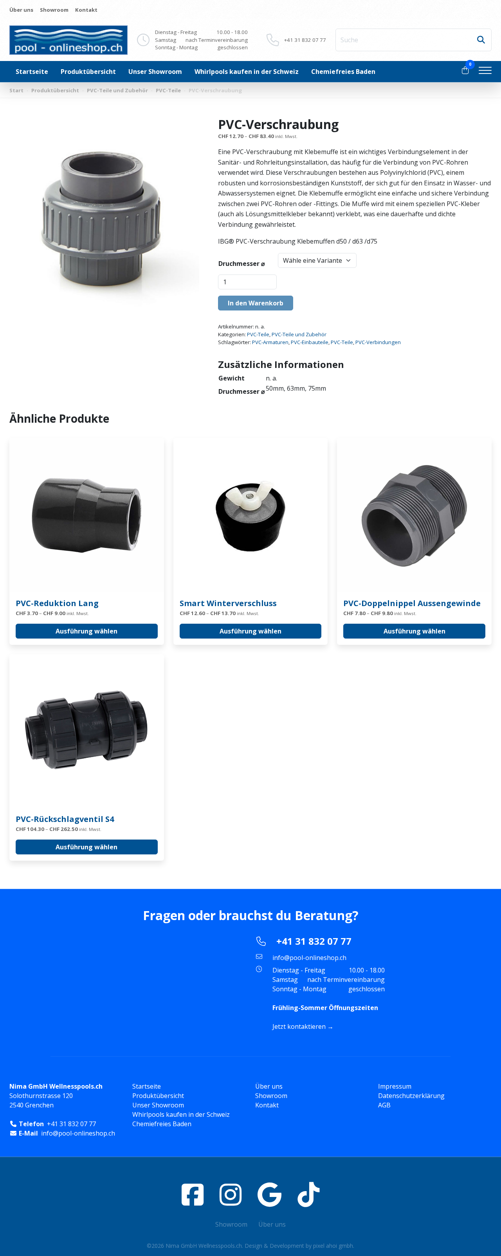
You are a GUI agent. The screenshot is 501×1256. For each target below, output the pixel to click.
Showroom (54, 9)
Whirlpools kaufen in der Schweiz (247, 71)
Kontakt (86, 9)
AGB (384, 1105)
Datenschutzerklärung (411, 1095)
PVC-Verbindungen (378, 342)
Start (16, 90)
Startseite (32, 71)
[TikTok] (308, 1194)
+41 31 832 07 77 (305, 39)
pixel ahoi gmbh (333, 1245)
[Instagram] (230, 1194)
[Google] (269, 1194)
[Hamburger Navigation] (485, 71)
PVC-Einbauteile (309, 342)
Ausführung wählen (86, 631)
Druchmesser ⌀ (241, 263)
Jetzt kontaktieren (299, 1026)
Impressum (394, 1086)
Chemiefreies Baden (343, 71)
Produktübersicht (88, 71)
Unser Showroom (155, 71)
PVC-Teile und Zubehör (117, 90)
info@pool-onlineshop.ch (309, 957)
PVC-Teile (168, 90)
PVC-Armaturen (270, 342)
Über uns (21, 9)
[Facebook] (192, 1194)
